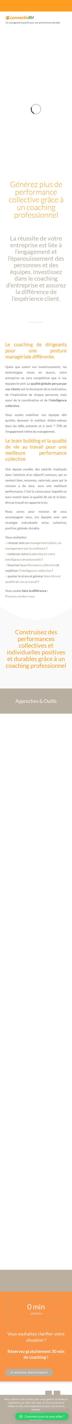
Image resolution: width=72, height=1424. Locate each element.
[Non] (67, 1409)
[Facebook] (48, 1394)
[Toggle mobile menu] (65, 27)
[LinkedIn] (57, 1394)
